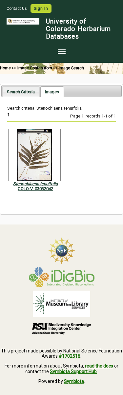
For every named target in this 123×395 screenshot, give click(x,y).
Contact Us (17, 8)
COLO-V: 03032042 (35, 188)
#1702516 (69, 356)
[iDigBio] (61, 277)
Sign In (41, 8)
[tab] (20, 91)
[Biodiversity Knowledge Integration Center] (61, 328)
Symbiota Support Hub (73, 371)
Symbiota (74, 381)
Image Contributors (34, 68)
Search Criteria (21, 91)
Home (5, 68)
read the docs (99, 365)
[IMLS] (61, 304)
